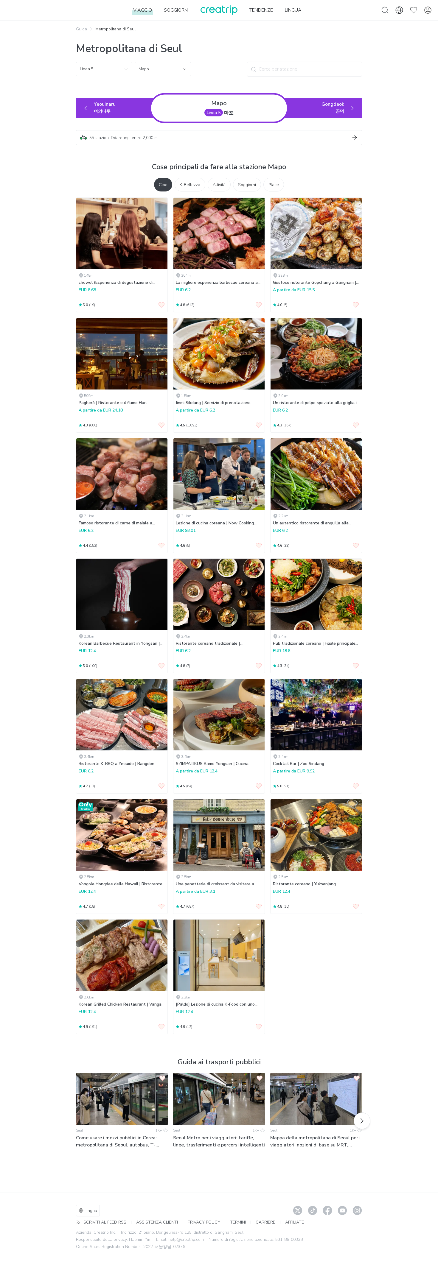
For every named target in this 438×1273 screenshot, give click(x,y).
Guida (81, 29)
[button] (219, 137)
